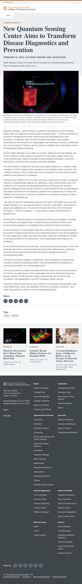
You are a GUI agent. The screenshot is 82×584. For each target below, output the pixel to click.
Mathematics (39, 463)
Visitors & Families (65, 542)
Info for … (62, 522)
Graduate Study (64, 392)
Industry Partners (65, 553)
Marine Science (40, 459)
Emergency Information (11, 577)
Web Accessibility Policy (41, 577)
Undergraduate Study (66, 388)
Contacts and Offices (42, 409)
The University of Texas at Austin (17, 574)
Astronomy (38, 420)
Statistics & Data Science (44, 485)
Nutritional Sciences (42, 476)
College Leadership (41, 401)
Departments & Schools (43, 415)
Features (60, 347)
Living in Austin (40, 508)
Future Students (64, 526)
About (36, 384)
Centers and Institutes (67, 424)
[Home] (3, 15)
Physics (7, 316)
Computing (38, 432)
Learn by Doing (40, 499)
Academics (62, 384)
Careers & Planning (41, 503)
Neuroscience (39, 472)
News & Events (40, 522)
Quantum (15, 316)
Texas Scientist (40, 535)
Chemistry (38, 424)
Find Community (40, 495)
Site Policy (26, 577)
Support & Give (64, 508)
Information (38, 450)
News (9, 15)
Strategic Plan (39, 392)
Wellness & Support (41, 512)
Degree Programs (65, 403)
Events (36, 531)
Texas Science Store (66, 516)
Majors (60, 408)
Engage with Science (66, 495)
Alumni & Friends (65, 490)
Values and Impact (41, 388)
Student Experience (42, 490)
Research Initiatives (65, 420)
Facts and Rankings (41, 396)
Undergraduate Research (68, 432)
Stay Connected (64, 499)
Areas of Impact (64, 428)
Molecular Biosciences (43, 467)
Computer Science (41, 428)
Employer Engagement (67, 512)
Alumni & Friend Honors (67, 503)
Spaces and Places (41, 405)
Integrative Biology (41, 455)
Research (7, 347)
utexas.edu (8, 2)
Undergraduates (64, 531)
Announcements (12, 23)
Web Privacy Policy (59, 577)
